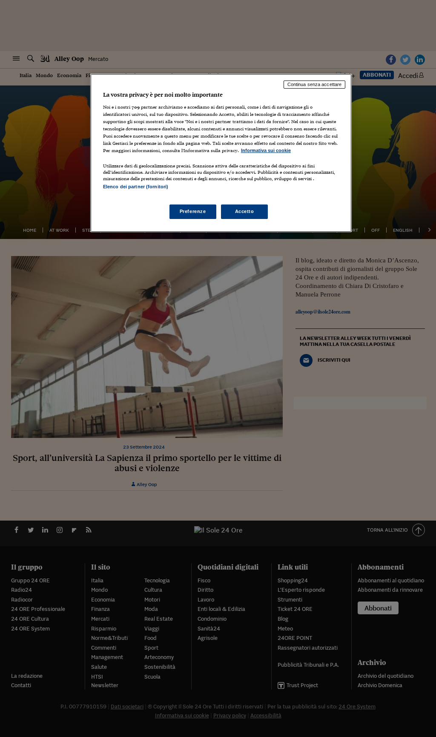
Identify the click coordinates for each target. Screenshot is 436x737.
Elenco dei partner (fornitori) (135, 186)
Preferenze (193, 211)
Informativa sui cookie (266, 150)
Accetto (244, 211)
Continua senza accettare (314, 84)
